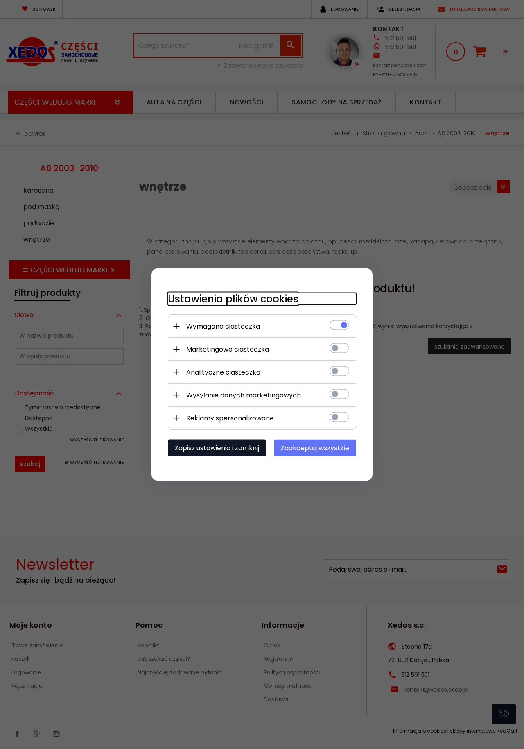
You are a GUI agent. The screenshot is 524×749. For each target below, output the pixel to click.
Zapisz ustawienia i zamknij (217, 448)
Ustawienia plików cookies (233, 299)
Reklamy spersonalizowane (230, 418)
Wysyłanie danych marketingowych (243, 395)
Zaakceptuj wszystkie (315, 448)
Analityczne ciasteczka (223, 372)
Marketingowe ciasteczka (227, 349)
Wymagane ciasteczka (223, 326)
